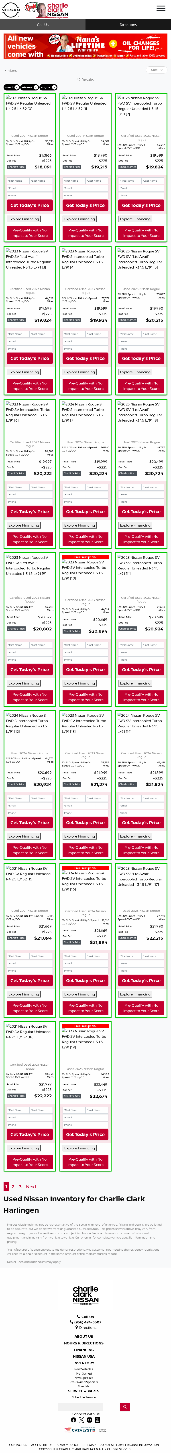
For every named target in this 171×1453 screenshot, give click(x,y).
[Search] (125, 1407)
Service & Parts (83, 1391)
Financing (84, 1350)
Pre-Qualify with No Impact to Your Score (30, 233)
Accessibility (41, 1445)
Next (31, 1186)
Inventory (83, 1363)
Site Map (89, 1445)
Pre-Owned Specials (84, 1382)
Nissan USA (84, 1356)
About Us (84, 1337)
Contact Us (18, 1445)
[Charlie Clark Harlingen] (35, 9)
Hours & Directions (84, 1343)
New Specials (84, 1378)
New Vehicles (83, 1369)
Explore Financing (23, 218)
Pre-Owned (84, 1373)
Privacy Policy (67, 1445)
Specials (84, 1386)
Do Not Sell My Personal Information (129, 1445)
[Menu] (161, 9)
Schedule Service (84, 1397)
